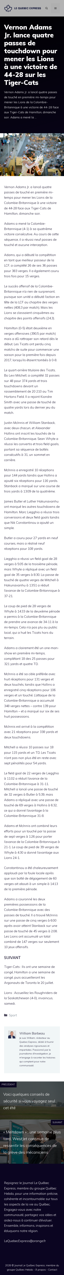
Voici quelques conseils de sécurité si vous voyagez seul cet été (29, 1101)
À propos (40, 1269)
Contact (52, 1269)
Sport (13, 1015)
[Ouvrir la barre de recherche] (46, 8)
